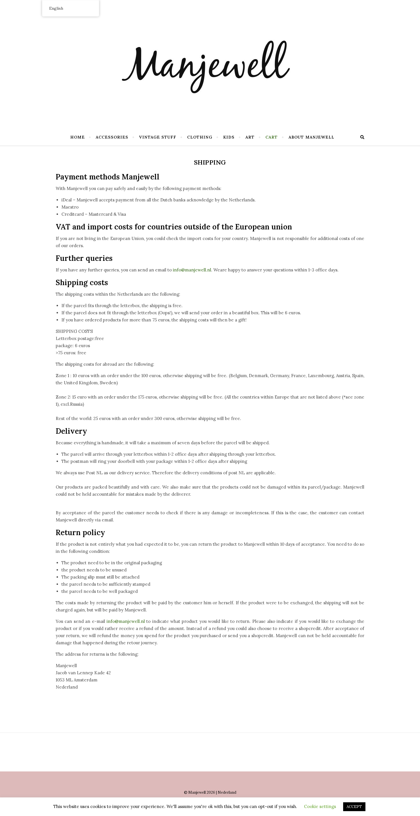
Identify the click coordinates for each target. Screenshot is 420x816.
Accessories (112, 137)
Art (250, 137)
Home (77, 137)
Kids (229, 137)
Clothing (199, 137)
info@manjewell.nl (192, 270)
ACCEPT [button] (354, 806)
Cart (271, 137)
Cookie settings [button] (320, 806)
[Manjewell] (210, 62)
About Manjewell (311, 137)
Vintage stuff (157, 137)
